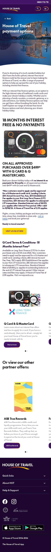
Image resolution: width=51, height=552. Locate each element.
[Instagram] (13, 501)
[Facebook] (4, 501)
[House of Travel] (11, 8)
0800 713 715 (43, 2)
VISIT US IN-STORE (14, 231)
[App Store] (12, 528)
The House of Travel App (13, 544)
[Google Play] (34, 528)
